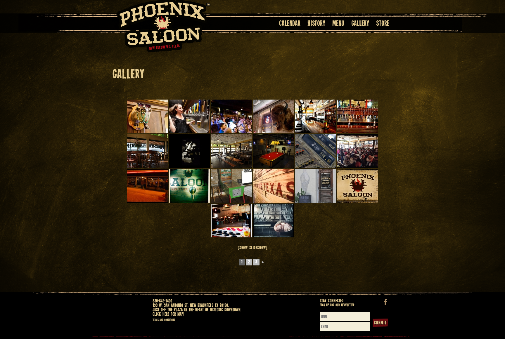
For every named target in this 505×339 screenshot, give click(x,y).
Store (382, 23)
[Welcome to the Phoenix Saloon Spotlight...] (189, 186)
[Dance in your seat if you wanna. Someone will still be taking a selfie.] (231, 116)
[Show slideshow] (252, 248)
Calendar (289, 23)
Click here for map (168, 314)
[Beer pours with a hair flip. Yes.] (189, 116)
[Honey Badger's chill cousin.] (147, 116)
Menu (338, 23)
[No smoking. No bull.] (273, 116)
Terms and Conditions (164, 320)
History (316, 23)
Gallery (360, 23)
